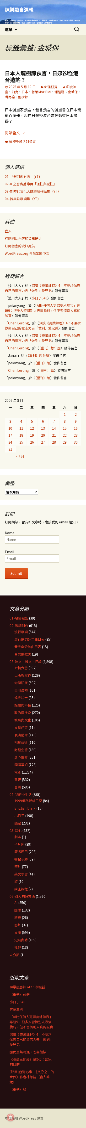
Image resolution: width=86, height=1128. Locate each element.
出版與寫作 (22, 675)
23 (76, 435)
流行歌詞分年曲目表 (29, 639)
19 (32, 435)
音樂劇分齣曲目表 (27, 646)
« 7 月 (20, 456)
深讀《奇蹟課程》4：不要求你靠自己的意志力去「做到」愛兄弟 (42, 288)
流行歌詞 (21, 631)
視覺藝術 (21, 742)
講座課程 (21, 888)
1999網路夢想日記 (28, 800)
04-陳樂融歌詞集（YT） (23, 198)
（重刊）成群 (20, 994)
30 (76, 442)
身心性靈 (21, 757)
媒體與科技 (22, 705)
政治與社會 (22, 712)
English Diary (25, 808)
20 (43, 435)
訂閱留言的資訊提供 (20, 245)
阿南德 (10, 96)
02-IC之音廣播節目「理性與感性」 (31, 183)
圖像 (17, 910)
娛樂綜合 (21, 697)
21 (54, 435)
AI (15, 902)
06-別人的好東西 (22, 896)
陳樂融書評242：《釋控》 (28, 987)
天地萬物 (21, 690)
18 (21, 435)
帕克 (14, 91)
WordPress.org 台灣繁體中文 (27, 253)
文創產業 (21, 727)
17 (10, 435)
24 (10, 442)
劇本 (17, 836)
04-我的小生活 (21, 794)
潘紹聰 (59, 91)
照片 (17, 866)
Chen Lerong (18, 323)
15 (65, 428)
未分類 (15, 954)
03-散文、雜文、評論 (26, 661)
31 (10, 449)
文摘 (17, 932)
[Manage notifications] (10, 1117)
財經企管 (21, 749)
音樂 (17, 787)
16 (76, 428)
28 (54, 442)
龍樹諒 (23, 96)
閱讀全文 (15, 133)
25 (21, 442)
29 (65, 442)
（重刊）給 (42, 362)
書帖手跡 (21, 859)
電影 (17, 772)
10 (10, 428)
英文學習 (21, 874)
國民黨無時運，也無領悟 (28, 1051)
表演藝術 (21, 734)
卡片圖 (19, 844)
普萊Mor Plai (41, 91)
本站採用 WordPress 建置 (24, 1118)
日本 (25, 91)
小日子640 (39, 298)
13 (43, 428)
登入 (8, 231)
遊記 (17, 823)
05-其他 (16, 830)
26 (32, 442)
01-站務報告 (19, 618)
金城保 (73, 91)
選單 (8, 29)
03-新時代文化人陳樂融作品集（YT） (33, 191)
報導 (17, 917)
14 (54, 428)
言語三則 (16, 1009)
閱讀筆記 (21, 764)
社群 (17, 947)
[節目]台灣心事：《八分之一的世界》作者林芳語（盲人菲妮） (32, 1076)
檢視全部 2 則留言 (22, 141)
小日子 (19, 815)
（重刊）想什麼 (50, 348)
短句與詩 (21, 939)
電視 (17, 779)
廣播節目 (21, 851)
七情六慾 (21, 667)
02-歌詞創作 (19, 625)
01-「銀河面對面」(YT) (22, 176)
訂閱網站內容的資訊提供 (23, 238)
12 (32, 428)
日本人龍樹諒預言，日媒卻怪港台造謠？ (41, 76)
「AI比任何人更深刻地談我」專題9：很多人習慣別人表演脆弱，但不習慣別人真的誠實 (42, 310)
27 (43, 442)
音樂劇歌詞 (22, 654)
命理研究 (51, 86)
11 (21, 428)
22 (65, 435)
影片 (17, 925)
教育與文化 (22, 720)
